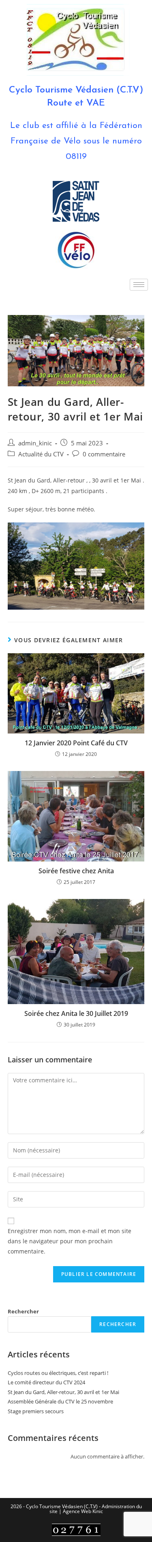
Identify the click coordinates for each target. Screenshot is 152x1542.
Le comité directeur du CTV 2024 (46, 1382)
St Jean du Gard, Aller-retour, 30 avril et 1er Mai (63, 1392)
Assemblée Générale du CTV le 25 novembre (60, 1401)
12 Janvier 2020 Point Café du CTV (76, 742)
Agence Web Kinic (83, 1511)
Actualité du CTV (41, 454)
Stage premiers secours (36, 1411)
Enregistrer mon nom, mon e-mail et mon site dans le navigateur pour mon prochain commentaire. (69, 1241)
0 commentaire (104, 454)
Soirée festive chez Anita (76, 870)
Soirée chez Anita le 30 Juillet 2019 (76, 1013)
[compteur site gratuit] (76, 1529)
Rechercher (23, 1311)
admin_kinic (35, 443)
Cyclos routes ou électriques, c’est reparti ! (58, 1373)
